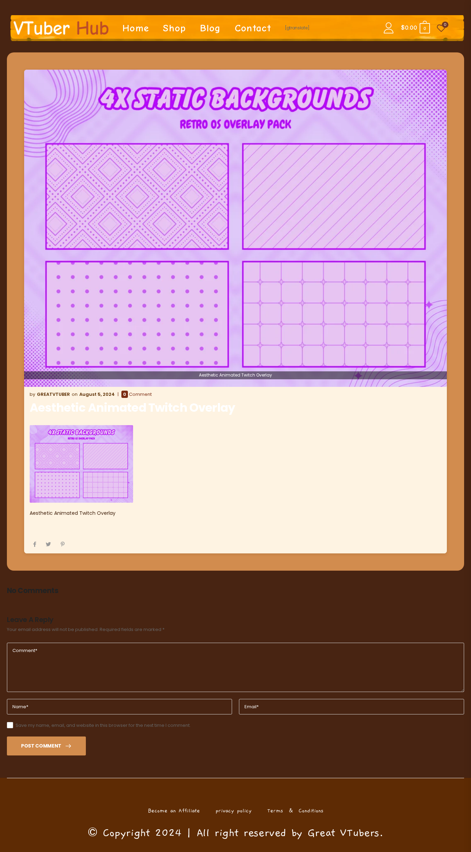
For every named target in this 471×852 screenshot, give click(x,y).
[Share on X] (48, 544)
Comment (137, 394)
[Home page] (61, 28)
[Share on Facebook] (34, 544)
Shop (174, 28)
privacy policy (234, 811)
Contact (253, 28)
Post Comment (41, 745)
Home (135, 28)
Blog (210, 28)
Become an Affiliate (174, 811)
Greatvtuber (53, 394)
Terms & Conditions (295, 811)
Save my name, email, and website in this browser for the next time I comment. (103, 725)
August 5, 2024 (97, 394)
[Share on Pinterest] (62, 544)
